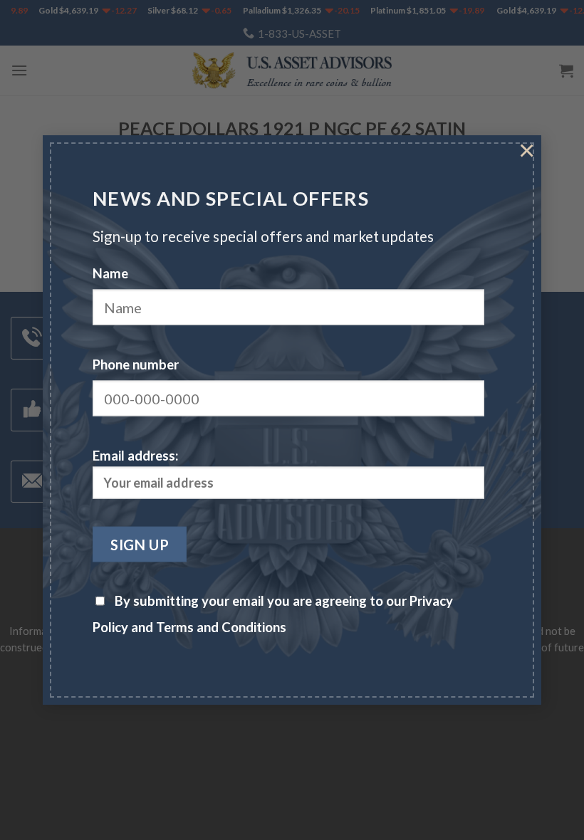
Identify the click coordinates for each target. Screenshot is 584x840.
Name (110, 272)
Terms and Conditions (221, 627)
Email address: (135, 455)
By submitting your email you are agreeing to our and (273, 614)
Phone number (136, 364)
